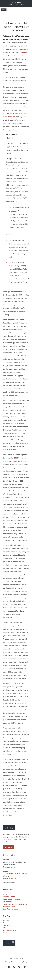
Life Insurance (7, 901)
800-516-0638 (12, 867)
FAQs (5, 928)
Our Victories (7, 923)
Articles (5, 933)
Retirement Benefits (9, 906)
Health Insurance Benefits (11, 899)
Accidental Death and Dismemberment (15, 904)
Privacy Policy (23, 962)
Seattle (5, 871)
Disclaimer (14, 962)
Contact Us (8, 847)
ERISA (5, 894)
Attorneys (6, 920)
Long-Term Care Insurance (11, 909)
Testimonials (7, 925)
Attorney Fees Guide (9, 930)
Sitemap (7, 962)
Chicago (6, 859)
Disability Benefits (9, 897)
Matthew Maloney (9, 69)
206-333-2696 (12, 878)
